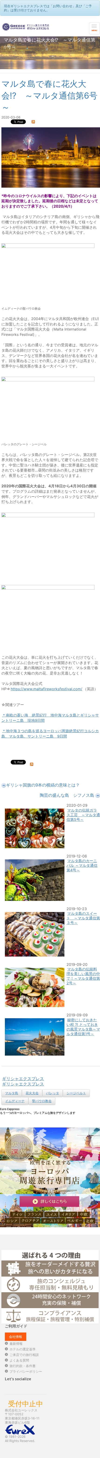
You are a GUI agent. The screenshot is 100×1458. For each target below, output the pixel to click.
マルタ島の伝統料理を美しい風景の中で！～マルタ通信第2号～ (83, 976)
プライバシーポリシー (26, 1371)
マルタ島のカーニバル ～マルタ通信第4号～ (82, 865)
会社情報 (15, 1337)
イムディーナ (15, 1101)
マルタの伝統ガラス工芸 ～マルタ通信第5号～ (83, 815)
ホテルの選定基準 (23, 1349)
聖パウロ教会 (42, 1101)
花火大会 (32, 1093)
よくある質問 (19, 1360)
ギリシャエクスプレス (23, 1078)
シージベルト (76, 1093)
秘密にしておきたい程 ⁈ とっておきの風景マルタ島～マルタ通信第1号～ (83, 1027)
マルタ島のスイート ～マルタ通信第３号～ (83, 918)
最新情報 (16, 1344)
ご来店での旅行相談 (24, 1355)
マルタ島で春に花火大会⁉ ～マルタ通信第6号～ (49, 95)
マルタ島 (11, 1093)
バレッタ (52, 1093)
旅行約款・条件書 (23, 1366)
